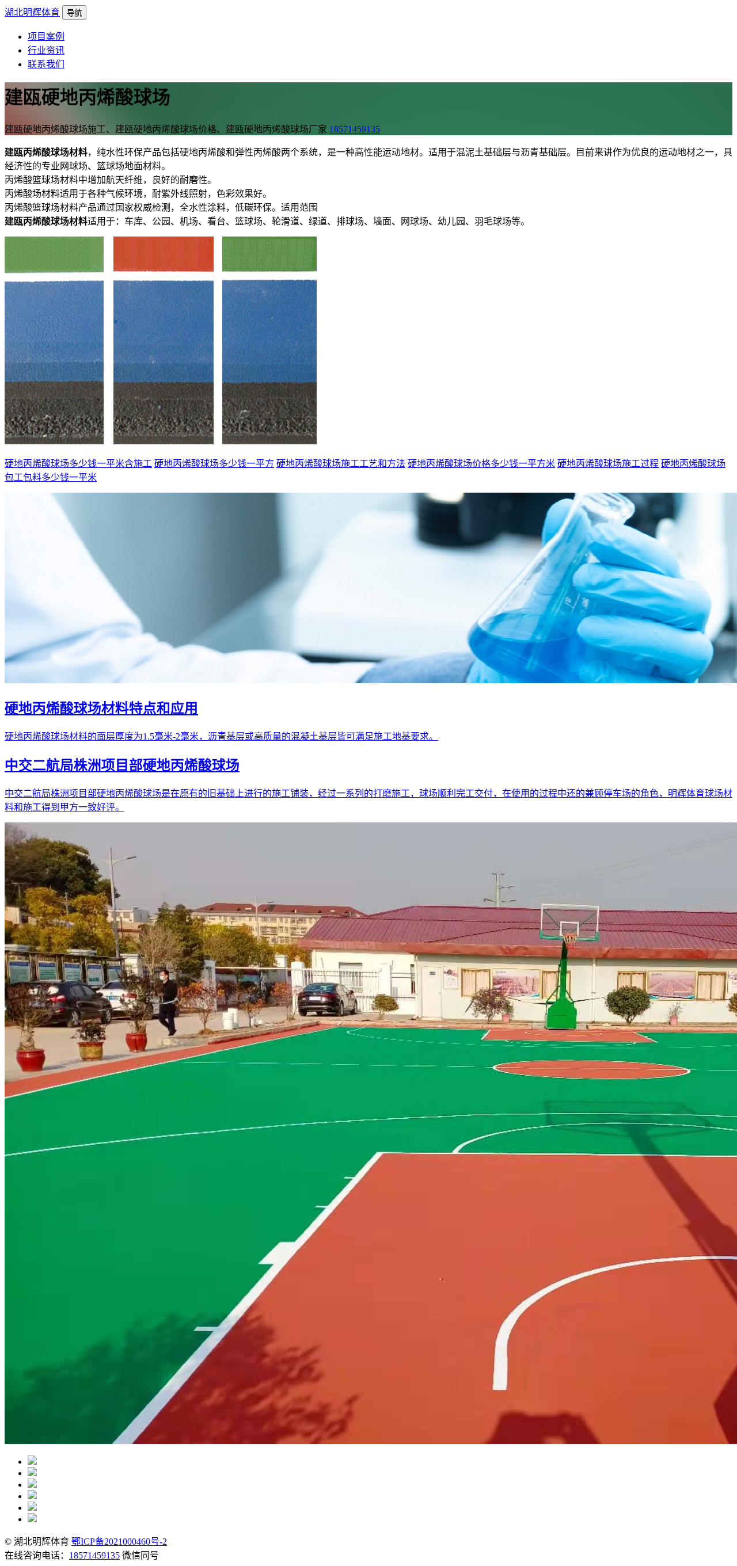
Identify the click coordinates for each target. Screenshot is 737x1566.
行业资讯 (46, 50)
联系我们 (46, 64)
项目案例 (46, 36)
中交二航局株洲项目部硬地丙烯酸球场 (122, 765)
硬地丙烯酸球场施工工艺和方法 (340, 463)
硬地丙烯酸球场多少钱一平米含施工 (78, 463)
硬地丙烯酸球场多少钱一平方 (214, 463)
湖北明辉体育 (32, 12)
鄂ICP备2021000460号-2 (119, 1541)
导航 (74, 13)
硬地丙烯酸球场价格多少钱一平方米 (481, 463)
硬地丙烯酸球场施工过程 (608, 463)
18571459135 (354, 129)
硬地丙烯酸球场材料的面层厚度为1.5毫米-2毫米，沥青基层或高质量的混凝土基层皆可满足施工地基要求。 (221, 736)
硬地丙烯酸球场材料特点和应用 (101, 708)
